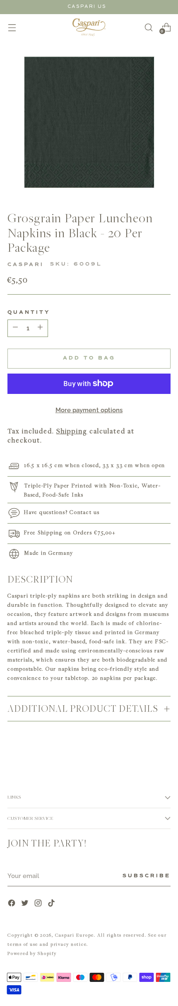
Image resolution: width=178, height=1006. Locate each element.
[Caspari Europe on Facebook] (12, 904)
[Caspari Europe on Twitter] (26, 904)
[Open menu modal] (11, 27)
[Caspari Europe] (89, 27)
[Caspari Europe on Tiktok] (52, 904)
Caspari (25, 264)
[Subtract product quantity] (40, 328)
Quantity (28, 312)
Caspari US (86, 6)
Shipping (71, 430)
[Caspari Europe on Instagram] (39, 904)
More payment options (89, 410)
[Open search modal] (148, 27)
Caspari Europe (74, 935)
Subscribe (147, 875)
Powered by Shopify (32, 953)
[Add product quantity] (15, 328)
